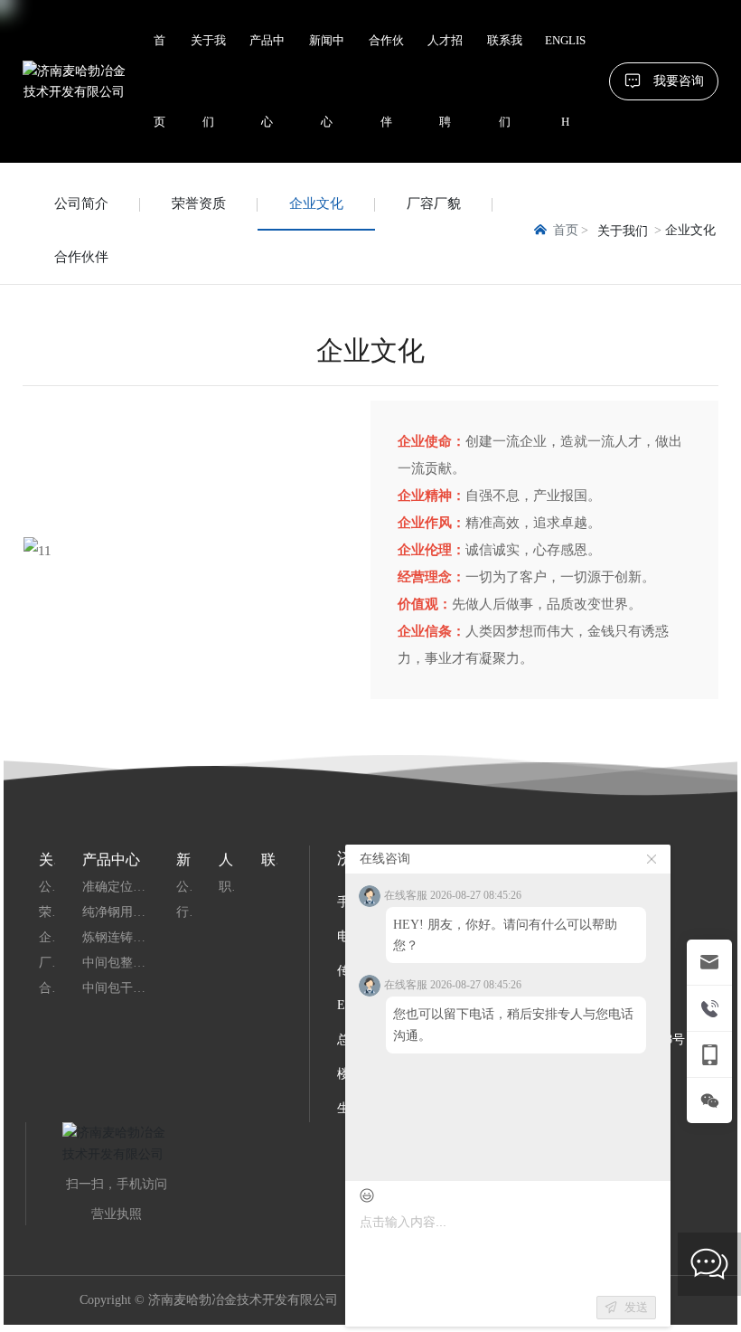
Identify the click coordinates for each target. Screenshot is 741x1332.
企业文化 (316, 203)
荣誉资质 (199, 203)
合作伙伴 (81, 257)
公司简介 (81, 203)
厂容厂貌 (434, 203)
